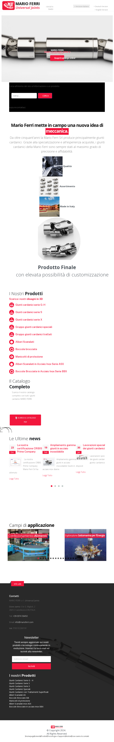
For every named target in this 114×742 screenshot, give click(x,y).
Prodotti (44, 736)
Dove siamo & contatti (80, 736)
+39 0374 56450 (49, 8)
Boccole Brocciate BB (19, 698)
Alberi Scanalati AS (17, 695)
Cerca (46, 95)
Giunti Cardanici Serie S (19, 683)
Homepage (29, 736)
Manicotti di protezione (19, 700)
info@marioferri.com (24, 622)
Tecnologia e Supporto (57, 736)
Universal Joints (32, 600)
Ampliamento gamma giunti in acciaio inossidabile (63, 448)
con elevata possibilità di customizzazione (62, 274)
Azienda (37, 736)
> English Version (101, 10)
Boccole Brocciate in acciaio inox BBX (26, 706)
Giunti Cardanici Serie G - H (21, 680)
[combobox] (24, 95)
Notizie (68, 736)
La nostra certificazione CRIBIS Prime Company (29, 448)
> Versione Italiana (81, 6)
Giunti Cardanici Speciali (19, 689)
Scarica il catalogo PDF (27, 420)
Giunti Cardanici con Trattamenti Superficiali (28, 692)
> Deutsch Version (101, 6)
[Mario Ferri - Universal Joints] (21, 5)
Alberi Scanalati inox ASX (20, 703)
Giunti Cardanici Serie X (19, 686)
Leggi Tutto (14, 478)
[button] (4, 48)
